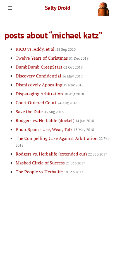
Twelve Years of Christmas (52, 58)
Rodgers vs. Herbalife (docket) (55, 120)
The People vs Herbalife (49, 172)
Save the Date (40, 111)
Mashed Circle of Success (50, 163)
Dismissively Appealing (49, 85)
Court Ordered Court (46, 102)
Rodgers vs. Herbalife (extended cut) (61, 154)
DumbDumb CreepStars (49, 67)
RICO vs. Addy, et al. (46, 49)
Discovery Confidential (49, 76)
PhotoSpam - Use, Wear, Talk (55, 129)
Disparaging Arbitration (50, 94)
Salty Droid (57, 7)
